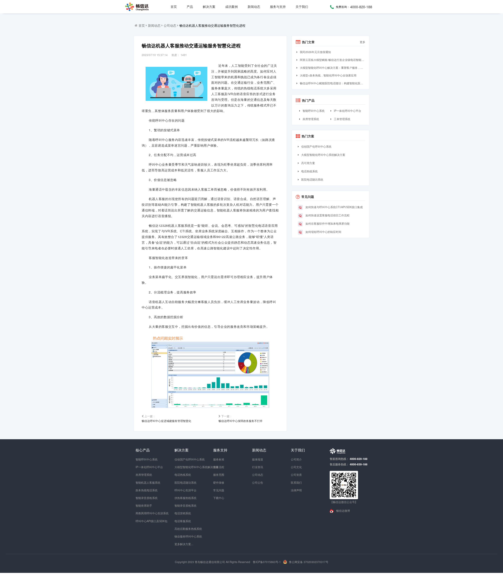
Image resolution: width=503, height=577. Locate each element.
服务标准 (218, 459)
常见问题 (218, 490)
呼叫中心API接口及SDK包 (143, 521)
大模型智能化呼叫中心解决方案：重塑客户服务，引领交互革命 (332, 68)
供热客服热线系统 (181, 498)
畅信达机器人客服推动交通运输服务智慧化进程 (212, 25)
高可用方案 (307, 163)
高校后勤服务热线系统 (181, 529)
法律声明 (296, 490)
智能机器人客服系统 (143, 482)
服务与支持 (278, 6)
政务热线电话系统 (143, 490)
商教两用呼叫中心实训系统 (143, 513)
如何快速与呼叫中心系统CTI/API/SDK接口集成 (334, 207)
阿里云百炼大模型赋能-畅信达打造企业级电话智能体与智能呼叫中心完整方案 (332, 60)
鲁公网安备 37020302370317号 (308, 562)
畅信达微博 (342, 511)
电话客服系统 (181, 521)
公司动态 (170, 25)
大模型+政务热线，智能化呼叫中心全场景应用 (327, 75)
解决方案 (209, 6)
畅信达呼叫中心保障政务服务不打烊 (240, 418)
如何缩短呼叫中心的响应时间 (323, 232)
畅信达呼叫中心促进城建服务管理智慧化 (166, 418)
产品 (190, 6)
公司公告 (257, 482)
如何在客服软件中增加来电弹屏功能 (327, 223)
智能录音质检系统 (143, 498)
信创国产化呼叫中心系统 (315, 146)
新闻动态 (254, 6)
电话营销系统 (181, 513)
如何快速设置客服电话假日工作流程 (327, 215)
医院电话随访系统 (311, 179)
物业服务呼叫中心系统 (181, 536)
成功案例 (231, 6)
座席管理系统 (310, 119)
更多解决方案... (181, 544)
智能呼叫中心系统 (313, 111)
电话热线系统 (309, 171)
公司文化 (296, 467)
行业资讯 (257, 467)
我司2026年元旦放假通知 (315, 52)
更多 (362, 42)
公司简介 (296, 459)
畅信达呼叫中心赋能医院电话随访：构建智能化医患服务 (332, 83)
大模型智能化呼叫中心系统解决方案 (322, 155)
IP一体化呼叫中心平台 (347, 111)
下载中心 (218, 498)
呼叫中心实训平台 (181, 490)
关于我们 (302, 6)
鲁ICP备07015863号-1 (267, 562)
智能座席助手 (143, 505)
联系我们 (296, 482)
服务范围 (218, 475)
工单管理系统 (341, 119)
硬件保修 (218, 482)
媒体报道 (257, 459)
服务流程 (218, 467)
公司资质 (296, 475)
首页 (174, 6)
